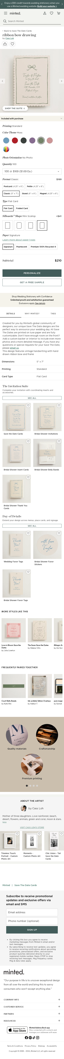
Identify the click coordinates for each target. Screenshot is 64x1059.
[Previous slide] (2, 81)
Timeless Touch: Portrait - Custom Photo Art (9, 856)
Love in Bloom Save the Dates (11, 646)
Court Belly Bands (9, 701)
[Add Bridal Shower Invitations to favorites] (59, 405)
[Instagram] (37, 1037)
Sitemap (41, 1046)
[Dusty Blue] (6, 140)
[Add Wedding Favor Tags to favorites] (28, 533)
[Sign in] (44, 13)
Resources (10, 1021)
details (10, 313)
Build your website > (47, 6)
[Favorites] (51, 13)
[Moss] (41, 140)
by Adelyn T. (33, 703)
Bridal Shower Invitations (46, 434)
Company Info (11, 999)
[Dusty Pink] (49, 140)
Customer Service (13, 1006)
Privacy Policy (30, 1046)
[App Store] (17, 1030)
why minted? (32, 313)
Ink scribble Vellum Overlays (39, 701)
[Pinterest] (30, 1037)
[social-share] (4, 43)
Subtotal (7, 260)
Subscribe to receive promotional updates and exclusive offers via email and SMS (29, 900)
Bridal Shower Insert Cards (16, 470)
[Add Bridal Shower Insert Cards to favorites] (28, 441)
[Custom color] (6, 149)
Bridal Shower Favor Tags (16, 600)
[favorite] (12, 43)
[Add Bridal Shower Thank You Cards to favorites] (28, 477)
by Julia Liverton (8, 650)
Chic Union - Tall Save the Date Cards (53, 856)
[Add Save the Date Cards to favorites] (28, 405)
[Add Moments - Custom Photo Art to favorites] (39, 833)
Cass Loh (9, 38)
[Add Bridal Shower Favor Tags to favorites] (28, 572)
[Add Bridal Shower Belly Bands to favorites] (59, 441)
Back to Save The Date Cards (18, 31)
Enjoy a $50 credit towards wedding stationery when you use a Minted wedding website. (32, 4)
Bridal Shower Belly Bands (46, 470)
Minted (6, 885)
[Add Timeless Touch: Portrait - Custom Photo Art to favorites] (17, 833)
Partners (9, 1014)
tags (53, 313)
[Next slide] (61, 81)
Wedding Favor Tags (13, 561)
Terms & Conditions (15, 1046)
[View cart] (58, 13)
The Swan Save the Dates (38, 645)
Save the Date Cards (13, 434)
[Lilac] (32, 140)
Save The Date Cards (25, 885)
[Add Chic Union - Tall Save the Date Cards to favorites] (61, 833)
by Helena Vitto (34, 648)
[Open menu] (5, 13)
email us (14, 348)
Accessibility (52, 1046)
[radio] (13, 186)
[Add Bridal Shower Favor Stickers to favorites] (59, 533)
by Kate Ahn (6, 703)
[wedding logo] (15, 13)
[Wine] (15, 140)
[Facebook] (26, 1037)
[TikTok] (34, 1037)
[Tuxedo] (23, 140)
